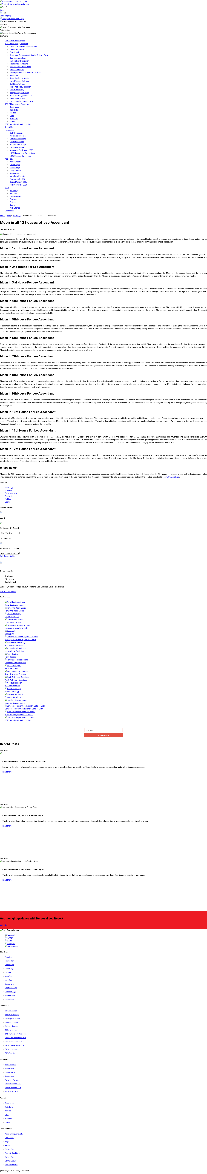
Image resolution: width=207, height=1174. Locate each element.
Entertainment (16, 196)
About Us (9, 127)
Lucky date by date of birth (21, 101)
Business (13, 193)
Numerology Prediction (19, 61)
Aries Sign (8, 957)
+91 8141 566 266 (19, 1)
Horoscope (9, 130)
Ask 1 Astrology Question (20, 87)
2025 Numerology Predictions (16, 1034)
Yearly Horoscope (17, 141)
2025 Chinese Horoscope (14, 1045)
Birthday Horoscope (18, 144)
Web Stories (15, 208)
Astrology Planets (17, 176)
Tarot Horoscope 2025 (13, 1042)
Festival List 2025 (11, 1091)
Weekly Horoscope (18, 136)
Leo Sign (8, 972)
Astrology (9, 159)
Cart (2, 10)
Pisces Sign (9, 999)
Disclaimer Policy (11, 1165)
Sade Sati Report (17, 69)
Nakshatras (14, 173)
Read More (7, 772)
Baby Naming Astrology (19, 92)
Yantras (13, 113)
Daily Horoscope (16, 133)
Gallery (7, 1145)
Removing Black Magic (19, 78)
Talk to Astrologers (15, 41)
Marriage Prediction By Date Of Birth (25, 72)
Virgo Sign (8, 976)
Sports (12, 205)
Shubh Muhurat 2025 (13, 1084)
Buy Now (3, 925)
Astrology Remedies (17, 104)
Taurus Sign (9, 961)
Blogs (7, 1142)
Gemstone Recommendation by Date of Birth (29, 55)
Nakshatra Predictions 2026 (21, 150)
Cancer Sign (9, 969)
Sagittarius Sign (11, 988)
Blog (7, 188)
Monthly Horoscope (18, 139)
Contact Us (9, 211)
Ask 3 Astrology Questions (21, 95)
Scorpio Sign (9, 984)
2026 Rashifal (10, 1053)
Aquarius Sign (10, 995)
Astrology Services (16, 44)
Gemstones (14, 107)
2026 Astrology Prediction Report (24, 46)
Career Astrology (17, 49)
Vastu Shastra (15, 162)
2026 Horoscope (17, 147)
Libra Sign (8, 980)
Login (2, 16)
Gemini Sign (9, 965)
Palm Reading (15, 52)
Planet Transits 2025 (13, 1088)
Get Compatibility (7, 556)
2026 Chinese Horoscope (20, 156)
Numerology (15, 167)
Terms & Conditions (12, 1153)
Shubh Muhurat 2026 (18, 182)
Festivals (13, 199)
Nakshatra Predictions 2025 (15, 1038)
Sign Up (8, 16)
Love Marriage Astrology (20, 81)
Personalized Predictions (20, 67)
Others (12, 121)
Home (2, 215)
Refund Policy (10, 1157)
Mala (12, 116)
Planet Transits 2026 (18, 185)
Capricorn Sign (10, 992)
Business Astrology (18, 58)
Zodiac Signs (15, 165)
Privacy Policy (10, 1149)
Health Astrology (17, 90)
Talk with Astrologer (170, 477)
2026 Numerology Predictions (22, 153)
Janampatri (14, 75)
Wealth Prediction (17, 98)
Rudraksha (14, 110)
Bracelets (14, 118)
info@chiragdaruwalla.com (18, 4)
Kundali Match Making (19, 64)
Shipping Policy (10, 1161)
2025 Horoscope (11, 1030)
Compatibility (15, 170)
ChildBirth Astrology (18, 84)
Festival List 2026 (17, 179)
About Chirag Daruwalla (14, 1134)
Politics (13, 202)
